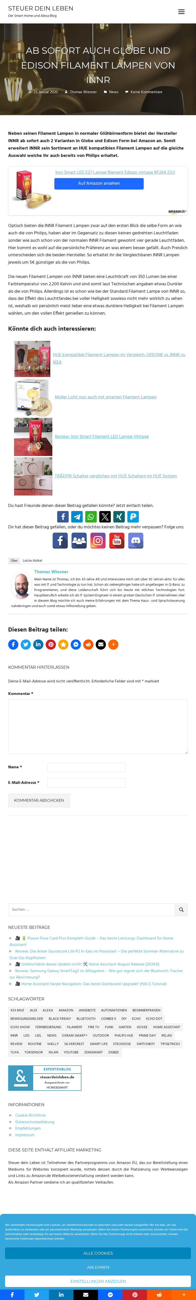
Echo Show (20, 1027)
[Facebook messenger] (76, 644)
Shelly (53, 1044)
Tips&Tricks (170, 1044)
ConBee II (108, 1019)
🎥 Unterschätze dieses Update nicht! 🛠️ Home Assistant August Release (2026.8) (87, 964)
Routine (35, 1044)
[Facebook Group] (79, 540)
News (113, 92)
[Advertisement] (98, 859)
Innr (14, 1036)
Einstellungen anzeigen (98, 1281)
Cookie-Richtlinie (30, 1115)
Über (14, 560)
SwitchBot (146, 1044)
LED (26, 1036)
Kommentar (20, 694)
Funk (109, 1027)
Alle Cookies (98, 1253)
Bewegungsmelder (26, 1019)
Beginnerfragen (146, 1010)
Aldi (33, 1010)
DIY (124, 1019)
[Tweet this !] (26, 644)
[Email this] (101, 644)
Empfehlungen (28, 1128)
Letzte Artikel (32, 560)
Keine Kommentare (146, 92)
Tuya (14, 1052)
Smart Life (99, 1044)
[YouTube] (117, 540)
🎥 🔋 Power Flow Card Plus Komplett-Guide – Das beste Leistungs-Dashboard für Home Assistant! (91, 941)
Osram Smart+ (75, 1036)
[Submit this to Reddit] (88, 644)
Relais (167, 1036)
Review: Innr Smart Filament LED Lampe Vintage (102, 436)
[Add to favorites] (63, 644)
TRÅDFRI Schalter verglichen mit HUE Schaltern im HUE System (116, 476)
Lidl (38, 1036)
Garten (125, 1027)
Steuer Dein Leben (41, 8)
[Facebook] (60, 540)
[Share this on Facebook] (13, 644)
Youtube (71, 1052)
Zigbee (113, 1052)
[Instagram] (98, 540)
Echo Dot (154, 1019)
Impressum (24, 1135)
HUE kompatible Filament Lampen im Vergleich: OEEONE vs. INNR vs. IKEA (119, 358)
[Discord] (136, 540)
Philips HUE (124, 1036)
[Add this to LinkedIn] (38, 644)
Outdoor (101, 1036)
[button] (63, 516)
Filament (74, 1027)
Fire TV (93, 1027)
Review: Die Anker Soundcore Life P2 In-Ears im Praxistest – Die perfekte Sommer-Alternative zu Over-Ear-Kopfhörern (96, 954)
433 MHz (17, 1010)
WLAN (53, 1052)
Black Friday (60, 1019)
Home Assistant (166, 1027)
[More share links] (113, 644)
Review (16, 1044)
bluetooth (86, 1019)
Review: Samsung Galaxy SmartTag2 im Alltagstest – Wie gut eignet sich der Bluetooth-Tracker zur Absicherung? (96, 974)
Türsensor (33, 1052)
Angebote (87, 1010)
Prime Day (147, 1036)
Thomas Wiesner (83, 92)
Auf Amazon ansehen (99, 183)
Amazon (66, 1010)
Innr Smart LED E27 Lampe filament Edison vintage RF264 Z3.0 (115, 172)
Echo (136, 1019)
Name (15, 767)
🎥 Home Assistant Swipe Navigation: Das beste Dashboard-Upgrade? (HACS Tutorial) (91, 984)
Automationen (114, 1010)
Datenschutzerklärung (34, 1122)
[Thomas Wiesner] (21, 598)
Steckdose (122, 1044)
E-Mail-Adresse (23, 783)
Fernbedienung (48, 1027)
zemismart (93, 1052)
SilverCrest (74, 1044)
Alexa (48, 1010)
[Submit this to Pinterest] (51, 644)
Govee (142, 1027)
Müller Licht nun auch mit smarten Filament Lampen (106, 397)
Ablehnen (98, 1267)
